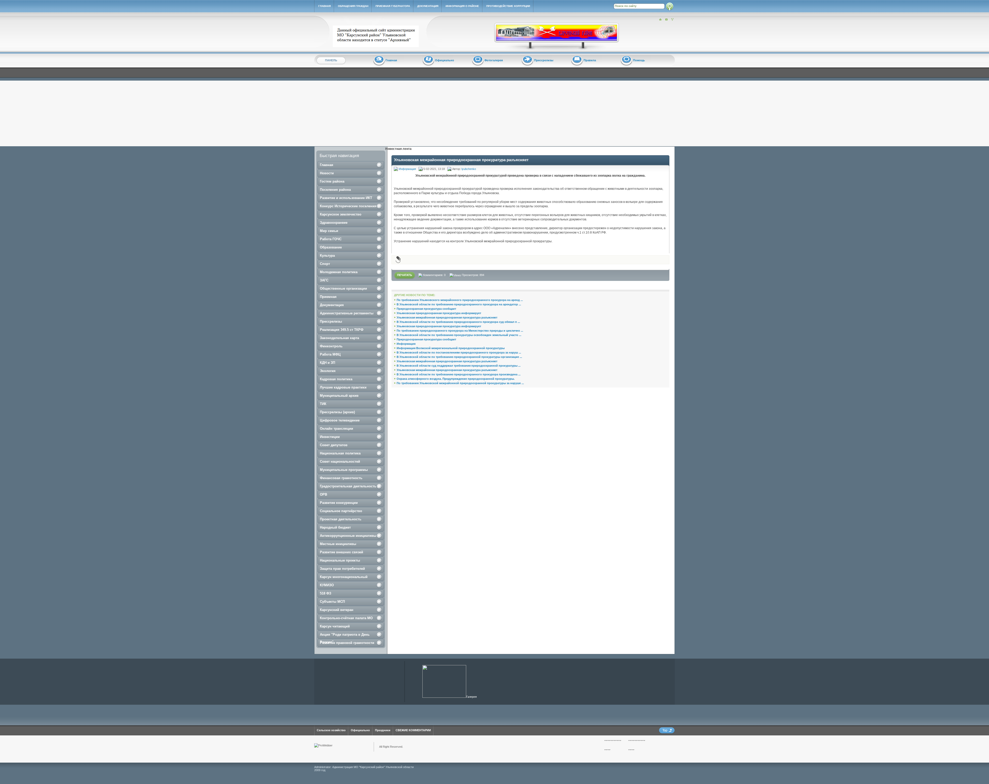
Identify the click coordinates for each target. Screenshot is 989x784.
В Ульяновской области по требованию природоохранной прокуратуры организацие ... (459, 356)
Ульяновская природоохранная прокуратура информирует (439, 313)
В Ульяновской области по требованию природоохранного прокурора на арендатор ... (459, 304)
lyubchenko (469, 168)
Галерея (471, 696)
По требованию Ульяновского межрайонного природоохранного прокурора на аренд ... (460, 299)
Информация (407, 168)
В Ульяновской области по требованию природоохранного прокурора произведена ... (459, 374)
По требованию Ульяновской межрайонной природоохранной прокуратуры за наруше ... (460, 383)
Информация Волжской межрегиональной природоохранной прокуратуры (451, 348)
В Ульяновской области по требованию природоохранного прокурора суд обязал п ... (458, 321)
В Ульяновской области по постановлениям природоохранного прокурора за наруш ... (459, 352)
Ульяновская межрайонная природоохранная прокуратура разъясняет (447, 317)
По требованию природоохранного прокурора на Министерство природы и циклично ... (460, 330)
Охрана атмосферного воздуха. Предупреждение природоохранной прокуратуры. (456, 378)
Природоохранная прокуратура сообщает (426, 308)
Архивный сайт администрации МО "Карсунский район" (377, 36)
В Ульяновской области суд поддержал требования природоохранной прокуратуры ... (459, 365)
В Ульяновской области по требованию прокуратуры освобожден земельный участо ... (459, 335)
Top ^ (667, 730)
